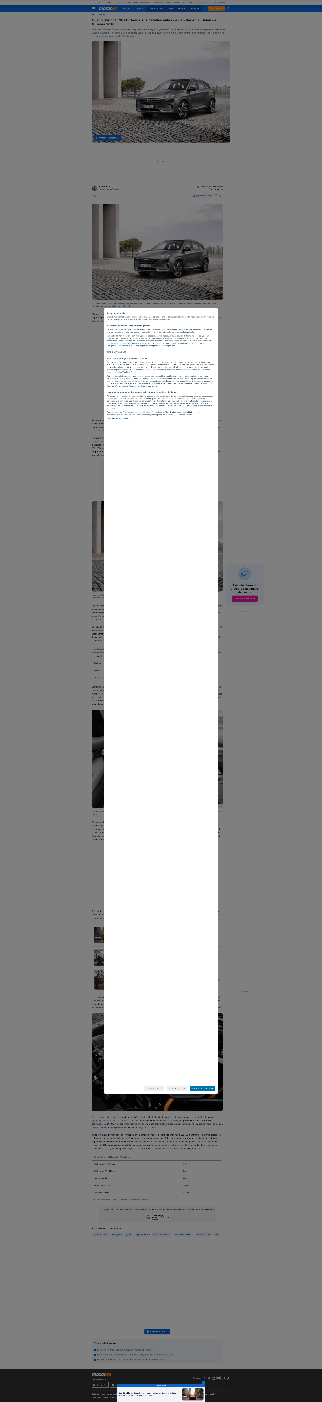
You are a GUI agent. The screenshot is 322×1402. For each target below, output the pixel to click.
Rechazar (154, 1089)
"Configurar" (112, 386)
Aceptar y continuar (203, 1089)
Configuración (177, 1089)
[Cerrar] (203, 1382)
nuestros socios (143, 376)
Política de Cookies (139, 343)
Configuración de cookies (117, 346)
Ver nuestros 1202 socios (118, 419)
